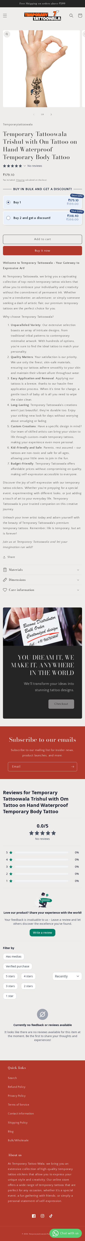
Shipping (20, 180)
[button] (5, 15)
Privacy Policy (17, 1095)
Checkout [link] (61, 704)
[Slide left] (33, 114)
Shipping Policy (18, 1122)
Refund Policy (17, 1087)
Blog (10, 1131)
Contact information (21, 1113)
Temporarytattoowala (37, 1234)
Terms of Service (18, 1104)
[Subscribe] (72, 766)
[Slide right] (51, 114)
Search (12, 1078)
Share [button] (11, 557)
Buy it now (42, 250)
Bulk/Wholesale (18, 1140)
